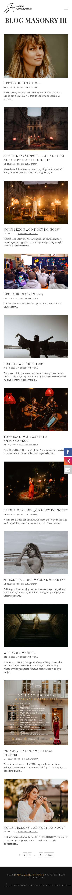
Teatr (49, 885)
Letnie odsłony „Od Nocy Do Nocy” (36, 510)
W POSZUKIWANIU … (20, 653)
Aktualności (19, 885)
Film (57, 885)
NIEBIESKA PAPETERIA (27, 87)
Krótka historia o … (22, 83)
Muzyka (66, 885)
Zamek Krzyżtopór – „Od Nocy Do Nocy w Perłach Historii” (34, 157)
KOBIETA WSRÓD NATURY (24, 364)
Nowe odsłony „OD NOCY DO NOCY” (35, 827)
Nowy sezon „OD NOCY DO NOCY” (32, 229)
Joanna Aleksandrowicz (29, 875)
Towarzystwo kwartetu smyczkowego (25, 438)
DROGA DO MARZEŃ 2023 (23, 294)
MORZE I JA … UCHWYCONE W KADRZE (35, 580)
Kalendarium (36, 885)
